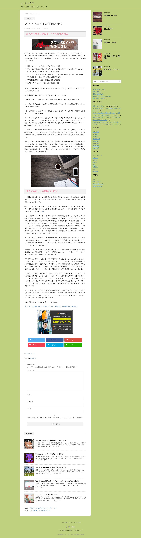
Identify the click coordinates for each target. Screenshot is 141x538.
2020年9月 (96, 141)
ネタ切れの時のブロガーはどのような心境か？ (51, 440)
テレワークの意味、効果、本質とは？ (104, 113)
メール (30, 401)
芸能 (94, 169)
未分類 (95, 162)
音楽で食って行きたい (111, 69)
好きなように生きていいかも (101, 117)
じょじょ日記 (27, 3)
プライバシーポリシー (76, 522)
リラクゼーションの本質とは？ (40, 510)
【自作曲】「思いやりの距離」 (102, 96)
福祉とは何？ (108, 29)
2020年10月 (96, 139)
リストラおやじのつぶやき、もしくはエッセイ (70, 530)
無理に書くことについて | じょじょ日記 (106, 124)
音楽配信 (95, 171)
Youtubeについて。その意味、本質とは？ (50, 454)
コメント (30, 370)
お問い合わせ (65, 522)
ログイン (95, 179)
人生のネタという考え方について (47, 494)
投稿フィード (97, 181)
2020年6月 (96, 148)
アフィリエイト (30, 353)
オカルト (95, 158)
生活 (94, 164)
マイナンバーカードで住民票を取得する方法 (50, 467)
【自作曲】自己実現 (110, 15)
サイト (29, 408)
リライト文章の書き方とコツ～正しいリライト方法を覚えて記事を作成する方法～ (51, 306)
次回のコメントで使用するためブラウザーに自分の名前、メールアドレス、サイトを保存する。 (54, 419)
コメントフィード (98, 183)
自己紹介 (95, 167)
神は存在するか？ (98, 108)
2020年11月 (96, 136)
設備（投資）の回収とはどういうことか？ (43, 508)
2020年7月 (96, 146)
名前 (29, 394)
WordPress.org (97, 186)
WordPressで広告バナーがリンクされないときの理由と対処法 (57, 481)
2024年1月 (96, 132)
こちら (42, 211)
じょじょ (33, 358)
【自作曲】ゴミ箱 (110, 42)
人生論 (95, 160)
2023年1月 (96, 134)
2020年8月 (96, 143)
